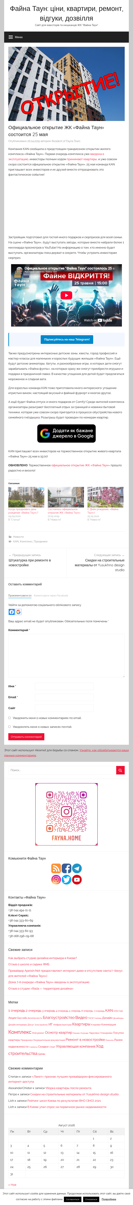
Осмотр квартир (58, 1032)
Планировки (106, 1033)
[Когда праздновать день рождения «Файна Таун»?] (26, 497)
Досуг (31, 1024)
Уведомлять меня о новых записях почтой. (42, 727)
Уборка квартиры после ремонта (68, 1088)
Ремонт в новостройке (85, 1039)
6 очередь (87, 1010)
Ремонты (110, 1040)
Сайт (11, 708)
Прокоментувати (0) (20, 595)
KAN (16, 541)
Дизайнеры (118, 1018)
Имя (12, 686)
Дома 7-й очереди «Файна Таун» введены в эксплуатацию (48, 982)
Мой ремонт (38, 1033)
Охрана (76, 1033)
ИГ (50, 1024)
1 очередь (16, 1010)
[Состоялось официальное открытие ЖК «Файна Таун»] (66, 497)
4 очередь (62, 1010)
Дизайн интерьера (17, 1025)
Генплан (97, 1018)
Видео (81, 1017)
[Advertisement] (66, 205)
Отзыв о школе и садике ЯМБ (28, 964)
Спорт (52, 1047)
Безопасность (35, 1018)
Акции (12, 1018)
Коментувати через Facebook (51, 595)
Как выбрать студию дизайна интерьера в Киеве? (42, 958)
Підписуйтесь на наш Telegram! (67, 339)
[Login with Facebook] (12, 612)
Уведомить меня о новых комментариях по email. (47, 718)
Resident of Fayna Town (66, 141)
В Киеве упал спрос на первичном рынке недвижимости (66, 1107)
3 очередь (48, 1010)
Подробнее (109, 1199)
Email (13, 697)
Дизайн (107, 1018)
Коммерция (108, 1024)
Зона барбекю (41, 1025)
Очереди (84, 1033)
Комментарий (19, 630)
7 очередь (99, 1010)
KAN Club (118, 1011)
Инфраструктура (62, 1024)
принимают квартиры (82, 159)
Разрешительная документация (49, 1040)
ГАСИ (91, 1018)
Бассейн (22, 1018)
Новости (18, 536)
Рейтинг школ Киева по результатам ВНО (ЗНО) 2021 (64, 1100)
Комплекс (26, 541)
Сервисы (33, 1047)
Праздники (40, 541)
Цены (41, 1054)
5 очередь (75, 1010)
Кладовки (96, 1024)
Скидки (43, 1046)
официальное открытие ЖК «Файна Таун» (80, 465)
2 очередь (33, 1011)
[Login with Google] (18, 612)
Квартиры (81, 1024)
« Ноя (12, 1184)
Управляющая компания (75, 1046)
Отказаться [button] (91, 1199)
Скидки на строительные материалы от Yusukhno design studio (74, 1094)
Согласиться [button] (72, 1199)
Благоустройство (59, 1017)
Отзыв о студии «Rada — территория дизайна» (40, 988)
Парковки (94, 1032)
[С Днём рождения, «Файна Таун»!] (105, 497)
